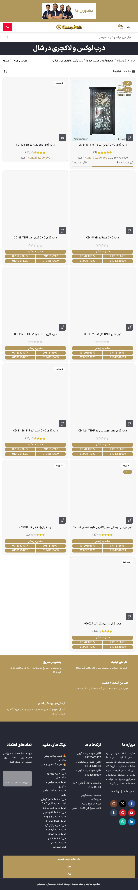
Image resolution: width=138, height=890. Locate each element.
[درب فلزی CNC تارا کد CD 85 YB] (102, 300)
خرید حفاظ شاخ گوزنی (53, 799)
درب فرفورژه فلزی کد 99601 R (35, 527)
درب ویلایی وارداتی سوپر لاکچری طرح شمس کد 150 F (102, 529)
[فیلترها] (124, 271)
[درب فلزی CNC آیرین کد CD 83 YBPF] (35, 203)
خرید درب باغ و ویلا (55, 817)
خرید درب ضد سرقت (54, 808)
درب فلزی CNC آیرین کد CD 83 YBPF (35, 238)
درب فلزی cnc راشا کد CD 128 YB (35, 145)
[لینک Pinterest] (122, 812)
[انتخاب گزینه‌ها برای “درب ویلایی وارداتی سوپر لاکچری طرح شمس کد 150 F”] (129, 520)
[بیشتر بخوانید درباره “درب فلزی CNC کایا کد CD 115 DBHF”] (62, 327)
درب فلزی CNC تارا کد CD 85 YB (102, 334)
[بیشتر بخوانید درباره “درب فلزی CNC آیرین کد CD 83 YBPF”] (62, 230)
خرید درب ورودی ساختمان (56, 775)
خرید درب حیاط (57, 834)
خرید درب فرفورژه (56, 830)
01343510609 (118, 261)
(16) (27, 438)
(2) (28, 535)
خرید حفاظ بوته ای (55, 821)
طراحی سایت (93, 884)
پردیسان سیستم (46, 884)
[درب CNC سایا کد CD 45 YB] (102, 203)
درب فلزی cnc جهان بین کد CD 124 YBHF (102, 431)
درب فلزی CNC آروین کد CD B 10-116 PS (103, 145)
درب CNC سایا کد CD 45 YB (102, 238)
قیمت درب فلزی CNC (54, 804)
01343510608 (93, 766)
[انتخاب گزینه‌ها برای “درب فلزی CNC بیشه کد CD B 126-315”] (62, 423)
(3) (95, 152)
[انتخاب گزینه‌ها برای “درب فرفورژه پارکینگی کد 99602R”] (129, 616)
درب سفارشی (59, 847)
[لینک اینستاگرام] (113, 803)
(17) (95, 535)
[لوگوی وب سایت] (69, 27)
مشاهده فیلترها (122, 71)
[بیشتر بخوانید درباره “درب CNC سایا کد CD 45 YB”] (129, 230)
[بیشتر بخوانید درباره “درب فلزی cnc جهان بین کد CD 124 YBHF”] (129, 423)
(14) (95, 631)
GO (69, 867)
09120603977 (87, 256)
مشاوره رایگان (102, 252)
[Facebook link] (131, 803)
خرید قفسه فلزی (57, 838)
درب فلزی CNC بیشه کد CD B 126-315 (35, 431)
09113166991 (118, 256)
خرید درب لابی (58, 843)
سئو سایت (77, 884)
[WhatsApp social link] (122, 821)
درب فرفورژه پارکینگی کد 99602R (102, 624)
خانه (132, 61)
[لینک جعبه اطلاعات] (34, 667)
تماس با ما (129, 792)
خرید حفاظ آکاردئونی (54, 812)
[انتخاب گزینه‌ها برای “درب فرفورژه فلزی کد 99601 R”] (62, 520)
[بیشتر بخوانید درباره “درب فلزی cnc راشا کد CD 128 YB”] (62, 137)
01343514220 (87, 261)
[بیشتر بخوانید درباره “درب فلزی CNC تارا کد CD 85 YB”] (129, 327)
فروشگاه (121, 61)
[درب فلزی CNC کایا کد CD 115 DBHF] (35, 300)
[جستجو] (6, 37)
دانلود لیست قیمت (67, 859)
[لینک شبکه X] (122, 803)
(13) (27, 152)
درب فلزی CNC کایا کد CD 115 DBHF (35, 334)
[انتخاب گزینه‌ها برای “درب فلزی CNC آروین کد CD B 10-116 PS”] (129, 137)
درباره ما (115, 792)
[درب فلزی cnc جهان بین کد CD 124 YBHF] (102, 396)
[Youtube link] (131, 812)
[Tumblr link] (113, 812)
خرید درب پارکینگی (55, 825)
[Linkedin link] (131, 821)
